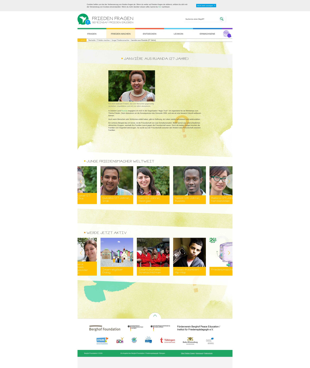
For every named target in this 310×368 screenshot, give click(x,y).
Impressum (199, 353)
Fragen (91, 34)
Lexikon (178, 34)
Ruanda (124, 111)
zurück (82, 40)
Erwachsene (207, 34)
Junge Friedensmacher (120, 40)
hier (159, 7)
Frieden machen (121, 34)
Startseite (92, 40)
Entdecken (149, 34)
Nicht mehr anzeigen (205, 6)
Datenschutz (208, 353)
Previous (77, 181)
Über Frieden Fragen (188, 353)
